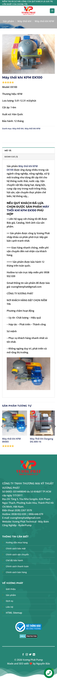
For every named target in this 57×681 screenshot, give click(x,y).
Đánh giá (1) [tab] (11, 157)
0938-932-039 (18, 514)
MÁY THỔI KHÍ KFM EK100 (28, 208)
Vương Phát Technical (24, 521)
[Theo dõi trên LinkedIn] (34, 654)
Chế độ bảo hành (14, 560)
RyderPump (25, 525)
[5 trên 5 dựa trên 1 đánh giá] (28, 82)
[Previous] (2, 432)
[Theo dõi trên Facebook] (23, 654)
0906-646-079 (35, 514)
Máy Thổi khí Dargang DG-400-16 (41, 440)
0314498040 (19, 491)
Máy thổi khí (24, 21)
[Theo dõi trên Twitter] (30, 654)
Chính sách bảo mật (16, 548)
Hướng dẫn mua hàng (17, 542)
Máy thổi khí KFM (44, 21)
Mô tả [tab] (8, 150)
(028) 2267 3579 (23, 510)
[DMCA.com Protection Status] (28, 636)
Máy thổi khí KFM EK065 (11, 440)
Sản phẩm (8, 21)
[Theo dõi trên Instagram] (27, 654)
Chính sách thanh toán (17, 566)
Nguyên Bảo (43, 663)
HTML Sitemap (14, 612)
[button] (52, 10)
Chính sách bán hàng (16, 572)
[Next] (54, 432)
